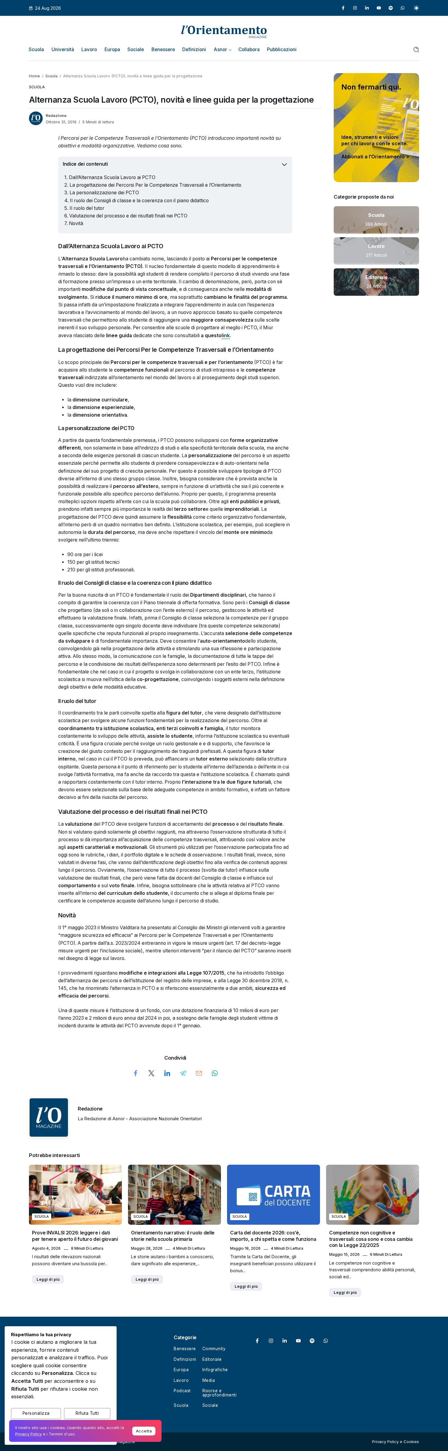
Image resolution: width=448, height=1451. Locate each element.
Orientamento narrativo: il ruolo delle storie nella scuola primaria (173, 1236)
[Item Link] (376, 220)
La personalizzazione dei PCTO (104, 193)
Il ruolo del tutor (86, 208)
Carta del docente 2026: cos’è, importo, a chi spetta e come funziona (273, 1236)
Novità (76, 223)
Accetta (144, 1430)
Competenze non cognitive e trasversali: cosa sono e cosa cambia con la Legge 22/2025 (371, 1239)
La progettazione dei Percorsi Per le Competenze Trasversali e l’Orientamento (155, 185)
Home (34, 76)
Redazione (56, 115)
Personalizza (36, 1413)
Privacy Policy (28, 1434)
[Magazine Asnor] (224, 31)
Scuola (51, 76)
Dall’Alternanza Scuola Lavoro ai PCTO (112, 177)
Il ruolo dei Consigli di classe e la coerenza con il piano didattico (139, 200)
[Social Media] (343, 8)
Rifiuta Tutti (87, 1413)
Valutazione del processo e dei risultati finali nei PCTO (128, 216)
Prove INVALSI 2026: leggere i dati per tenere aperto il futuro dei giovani (75, 1236)
